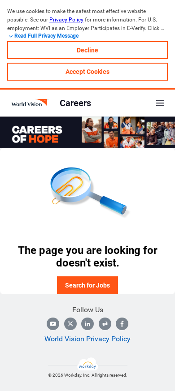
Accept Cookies (87, 71)
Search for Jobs (87, 285)
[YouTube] (53, 324)
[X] (70, 324)
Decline (87, 50)
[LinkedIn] (87, 324)
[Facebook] (122, 324)
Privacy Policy (66, 20)
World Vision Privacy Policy (87, 339)
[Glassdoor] (105, 324)
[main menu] (160, 103)
